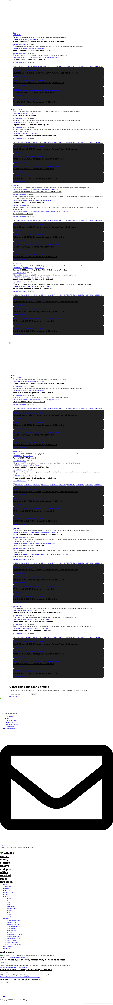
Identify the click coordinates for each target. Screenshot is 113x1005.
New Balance (11, 908)
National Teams (8, 892)
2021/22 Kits (98, 66)
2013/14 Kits (28, 66)
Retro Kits (6, 888)
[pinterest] (3, 990)
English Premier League (14, 920)
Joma (8, 912)
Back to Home (13, 696)
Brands (5, 896)
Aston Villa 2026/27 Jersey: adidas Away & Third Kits (33, 50)
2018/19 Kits (71, 66)
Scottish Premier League (14, 944)
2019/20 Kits (80, 66)
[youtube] (3, 992)
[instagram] (3, 988)
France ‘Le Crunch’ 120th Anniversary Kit (28, 203)
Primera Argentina (12, 942)
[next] (14, 64)
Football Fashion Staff (19, 44)
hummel (9, 910)
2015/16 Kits (45, 66)
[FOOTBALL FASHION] (56, 16)
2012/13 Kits (19, 66)
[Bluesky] (4, 996)
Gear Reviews (7, 946)
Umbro (9, 904)
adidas (9, 898)
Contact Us (6, 948)
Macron (9, 914)
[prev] (13, 64)
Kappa (9, 916)
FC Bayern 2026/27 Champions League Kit (29, 59)
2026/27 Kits (7, 886)
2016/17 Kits (54, 66)
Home (5, 884)
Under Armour (11, 906)
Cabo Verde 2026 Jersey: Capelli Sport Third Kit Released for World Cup (40, 270)
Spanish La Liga (11, 922)
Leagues (6, 918)
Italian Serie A (11, 928)
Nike (8, 900)
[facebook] (3, 984)
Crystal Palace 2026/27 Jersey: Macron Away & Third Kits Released (38, 41)
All (13, 66)
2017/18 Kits (62, 66)
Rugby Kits (6, 890)
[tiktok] (3, 994)
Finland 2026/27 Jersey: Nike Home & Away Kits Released (34, 136)
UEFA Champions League (14, 934)
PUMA (9, 902)
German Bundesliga (13, 924)
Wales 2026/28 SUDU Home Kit (24, 115)
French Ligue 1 (11, 930)
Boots (5, 894)
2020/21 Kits (89, 66)
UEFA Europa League (13, 936)
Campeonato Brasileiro (14, 938)
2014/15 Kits (36, 66)
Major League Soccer (13, 926)
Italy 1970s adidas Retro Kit (23, 214)
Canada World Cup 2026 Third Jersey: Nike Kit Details (33, 279)
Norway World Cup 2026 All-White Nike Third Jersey (32, 288)
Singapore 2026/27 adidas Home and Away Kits (31, 125)
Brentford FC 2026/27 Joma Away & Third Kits (35, 102)
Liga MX (9, 932)
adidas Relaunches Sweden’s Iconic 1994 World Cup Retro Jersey (37, 192)
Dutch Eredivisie (12, 940)
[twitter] (3, 986)
